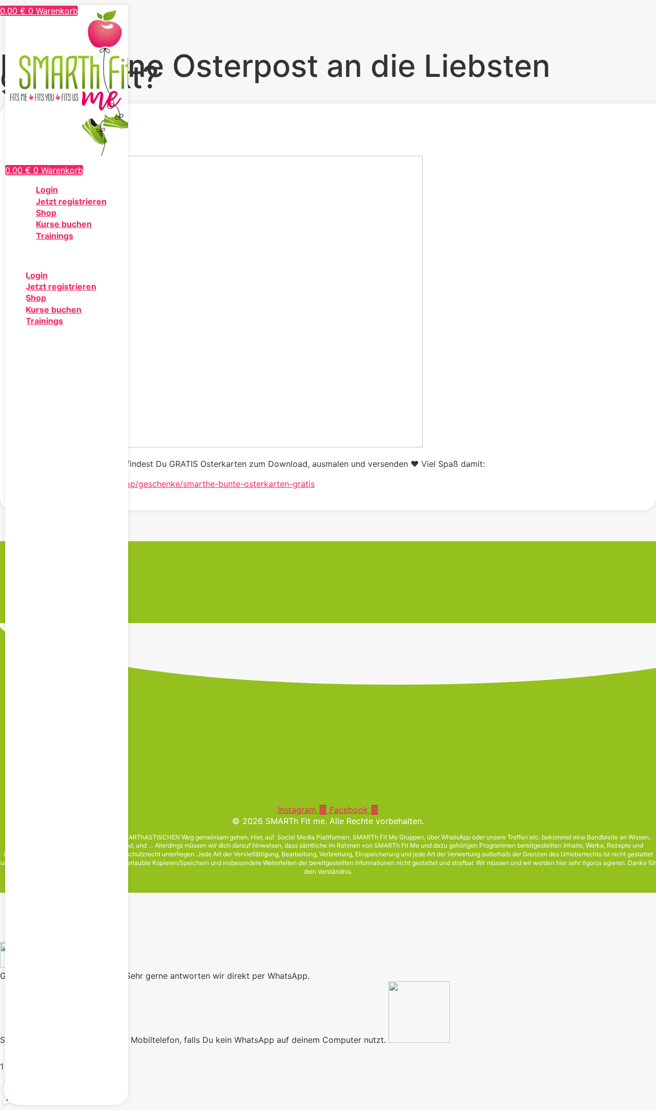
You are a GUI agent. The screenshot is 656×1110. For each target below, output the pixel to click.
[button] (66, 255)
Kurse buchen (64, 224)
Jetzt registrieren (71, 201)
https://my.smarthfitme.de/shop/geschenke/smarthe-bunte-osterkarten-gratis (164, 484)
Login (47, 189)
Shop (46, 213)
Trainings (54, 236)
